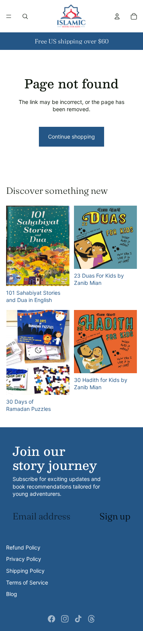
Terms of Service (27, 582)
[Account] (117, 16)
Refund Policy (23, 547)
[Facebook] (51, 618)
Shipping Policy (25, 570)
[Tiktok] (78, 618)
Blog (11, 594)
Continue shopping (71, 136)
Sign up (115, 516)
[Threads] (91, 618)
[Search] (25, 16)
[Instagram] (64, 618)
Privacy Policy (23, 559)
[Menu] (9, 16)
